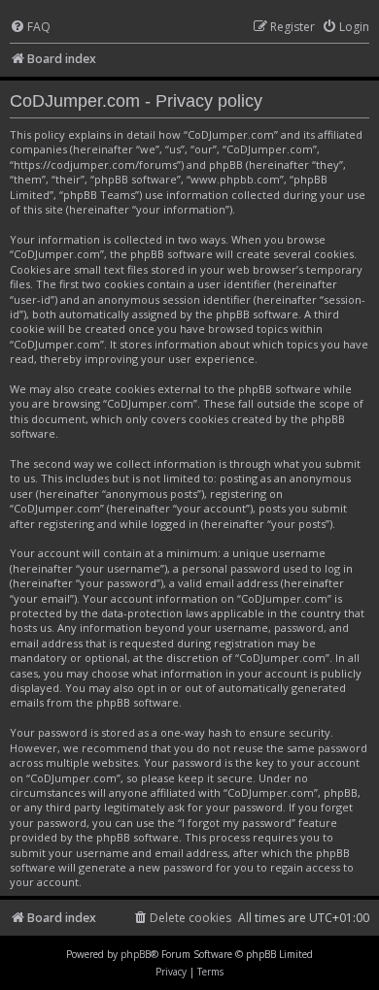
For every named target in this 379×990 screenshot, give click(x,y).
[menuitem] (30, 28)
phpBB (136, 954)
